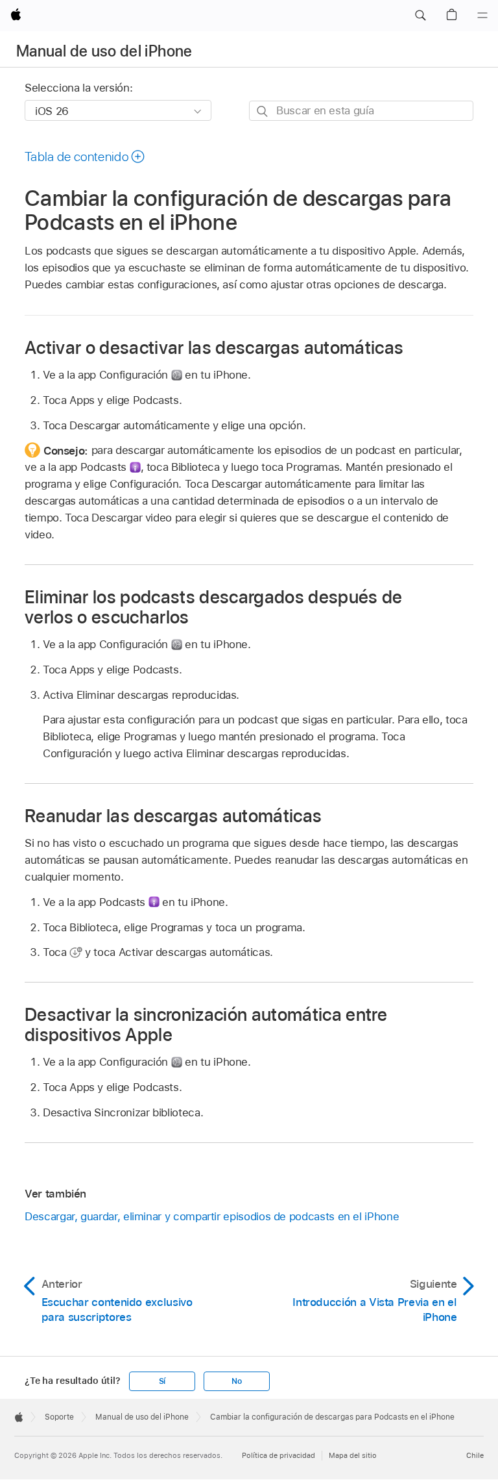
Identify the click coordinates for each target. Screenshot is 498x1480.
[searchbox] (361, 111)
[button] (420, 15)
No (236, 1381)
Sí (162, 1381)
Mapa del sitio (353, 1455)
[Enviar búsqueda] (263, 111)
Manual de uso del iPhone (104, 51)
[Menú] (482, 15)
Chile (475, 1455)
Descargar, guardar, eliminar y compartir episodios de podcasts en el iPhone (212, 1216)
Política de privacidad (278, 1455)
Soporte (59, 1417)
